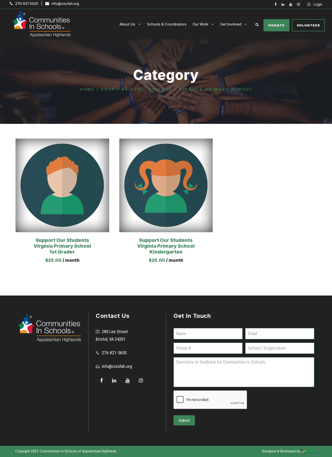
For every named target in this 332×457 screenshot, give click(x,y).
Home (87, 89)
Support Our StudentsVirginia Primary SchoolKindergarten (166, 246)
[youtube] (290, 4)
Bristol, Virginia (147, 89)
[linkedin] (282, 4)
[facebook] (276, 4)
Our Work (200, 24)
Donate (276, 25)
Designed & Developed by (281, 451)
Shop (108, 89)
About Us (127, 24)
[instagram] (298, 4)
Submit (184, 420)
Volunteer (308, 25)
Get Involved (230, 24)
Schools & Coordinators (166, 24)
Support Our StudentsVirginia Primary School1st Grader (62, 246)
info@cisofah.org (117, 366)
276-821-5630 (114, 352)
